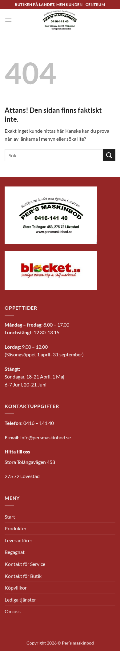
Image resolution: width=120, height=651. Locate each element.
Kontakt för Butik (23, 576)
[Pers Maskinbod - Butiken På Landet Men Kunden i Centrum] (60, 20)
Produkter (15, 528)
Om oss (13, 611)
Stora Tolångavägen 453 (30, 462)
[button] (8, 19)
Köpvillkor (16, 587)
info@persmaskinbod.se (45, 437)
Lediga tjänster (20, 599)
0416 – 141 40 (38, 423)
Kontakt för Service (25, 564)
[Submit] (109, 155)
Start (10, 517)
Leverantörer (18, 540)
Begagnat (15, 552)
